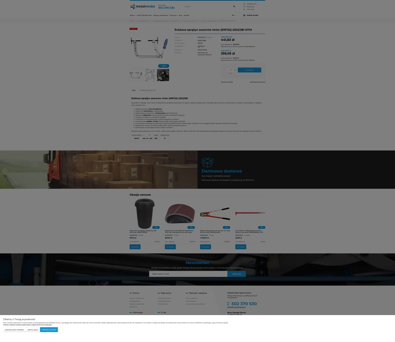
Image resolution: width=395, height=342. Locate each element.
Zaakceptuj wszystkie (49, 329)
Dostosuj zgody (33, 329)
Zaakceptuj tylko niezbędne (14, 329)
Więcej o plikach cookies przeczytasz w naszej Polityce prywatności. (27, 325)
